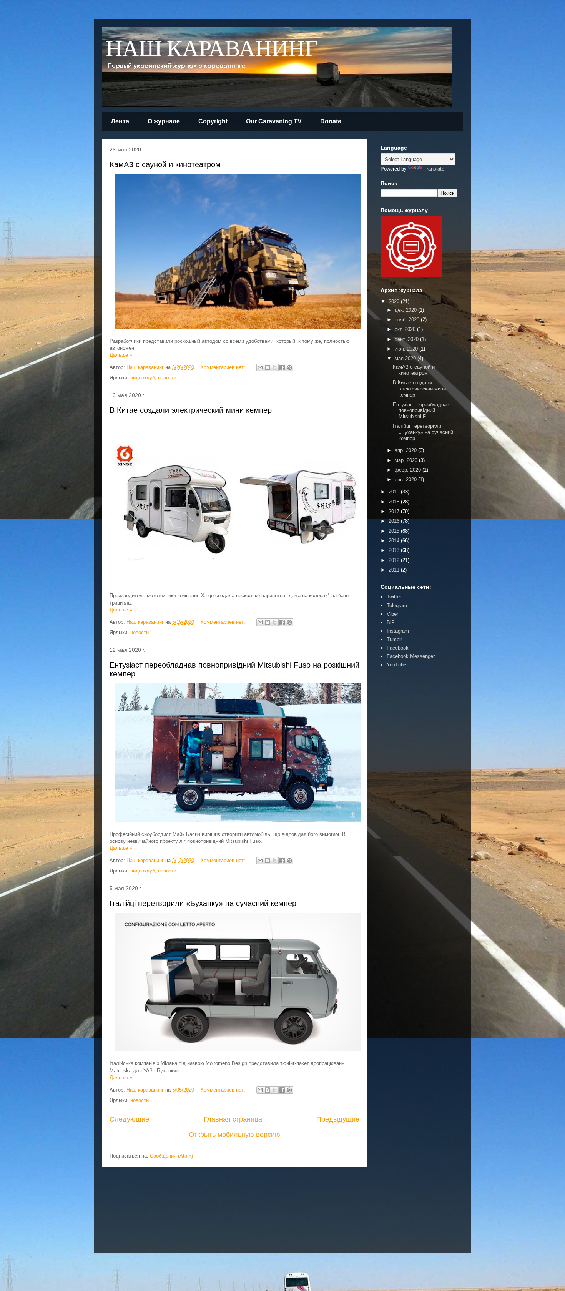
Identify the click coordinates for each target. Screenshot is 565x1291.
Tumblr (394, 639)
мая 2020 (406, 358)
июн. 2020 (407, 349)
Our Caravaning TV (274, 121)
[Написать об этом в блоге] (267, 367)
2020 (395, 301)
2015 (395, 531)
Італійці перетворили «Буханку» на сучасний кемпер (203, 903)
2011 (395, 570)
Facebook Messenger (411, 656)
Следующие (129, 1119)
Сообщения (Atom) (171, 1156)
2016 (395, 521)
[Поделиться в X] (275, 367)
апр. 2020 (406, 450)
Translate (434, 169)
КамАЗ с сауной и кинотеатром (165, 164)
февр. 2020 (408, 470)
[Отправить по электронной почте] (260, 367)
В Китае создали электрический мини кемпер (191, 410)
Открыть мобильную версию (234, 1134)
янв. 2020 (406, 479)
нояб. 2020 (408, 319)
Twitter (394, 597)
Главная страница (233, 1119)
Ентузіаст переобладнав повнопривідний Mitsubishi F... (421, 410)
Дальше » (121, 355)
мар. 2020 (407, 460)
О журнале (164, 121)
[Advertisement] (404, 793)
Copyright (213, 121)
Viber (392, 614)
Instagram (398, 631)
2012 (395, 560)
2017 (395, 511)
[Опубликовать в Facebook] (282, 367)
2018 (395, 502)
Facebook (398, 648)
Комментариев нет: (224, 367)
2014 (395, 540)
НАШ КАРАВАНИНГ (212, 49)
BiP (391, 622)
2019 (395, 492)
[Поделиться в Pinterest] (289, 367)
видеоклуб (142, 377)
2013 (395, 550)
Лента (120, 121)
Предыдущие (337, 1119)
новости (167, 377)
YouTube (396, 665)
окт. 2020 (406, 329)
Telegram (397, 605)
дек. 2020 (406, 310)
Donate (330, 121)
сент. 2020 (407, 339)
